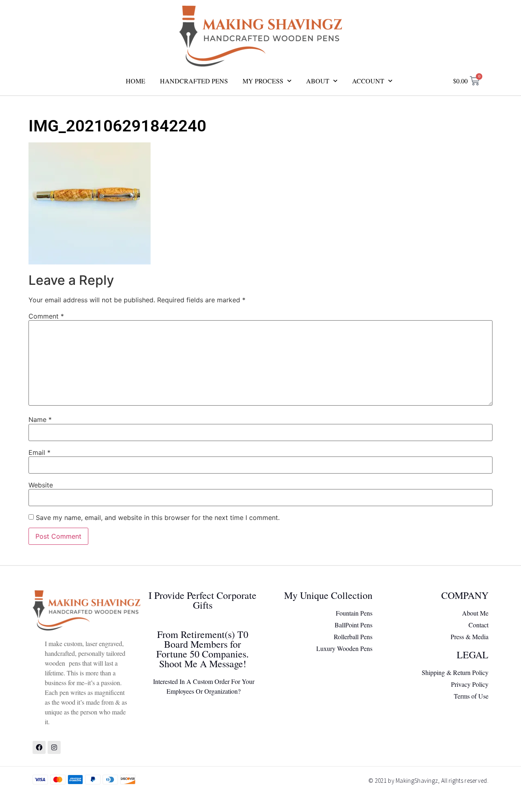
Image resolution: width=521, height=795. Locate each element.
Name (40, 419)
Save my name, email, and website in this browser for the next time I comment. (158, 517)
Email (39, 452)
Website (40, 485)
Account (368, 80)
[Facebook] (39, 747)
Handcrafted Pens (194, 80)
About (317, 80)
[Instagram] (54, 747)
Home (135, 80)
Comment (46, 316)
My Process (263, 80)
